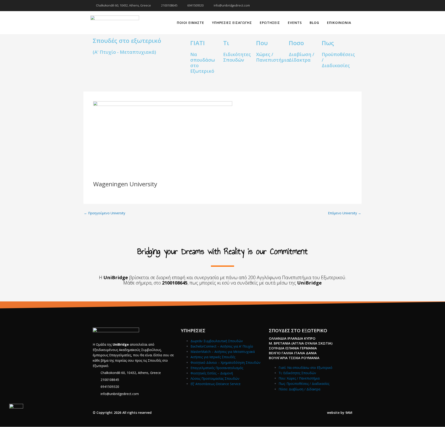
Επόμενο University (344, 213)
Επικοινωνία (339, 22)
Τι (226, 43)
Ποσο (296, 43)
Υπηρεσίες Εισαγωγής (232, 22)
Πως (328, 43)
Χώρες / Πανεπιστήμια (272, 57)
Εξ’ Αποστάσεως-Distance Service (216, 384)
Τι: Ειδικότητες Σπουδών (297, 373)
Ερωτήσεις (270, 22)
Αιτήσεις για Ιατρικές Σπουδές (213, 357)
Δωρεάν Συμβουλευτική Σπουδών (217, 341)
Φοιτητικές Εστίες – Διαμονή (212, 373)
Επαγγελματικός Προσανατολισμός (217, 368)
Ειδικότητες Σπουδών (237, 57)
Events (295, 22)
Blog (314, 22)
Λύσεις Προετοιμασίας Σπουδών (215, 378)
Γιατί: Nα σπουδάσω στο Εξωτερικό (305, 367)
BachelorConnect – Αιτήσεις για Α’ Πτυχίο (222, 346)
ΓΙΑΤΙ (197, 43)
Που (262, 43)
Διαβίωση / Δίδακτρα (301, 57)
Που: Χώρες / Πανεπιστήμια (299, 378)
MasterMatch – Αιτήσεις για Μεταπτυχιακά (223, 351)
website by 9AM (339, 412)
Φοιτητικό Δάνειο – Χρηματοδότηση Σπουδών (226, 362)
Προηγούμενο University (104, 213)
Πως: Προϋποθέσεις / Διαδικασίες (304, 383)
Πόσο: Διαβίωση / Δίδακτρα (299, 389)
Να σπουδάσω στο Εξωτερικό (202, 62)
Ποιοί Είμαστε (190, 22)
